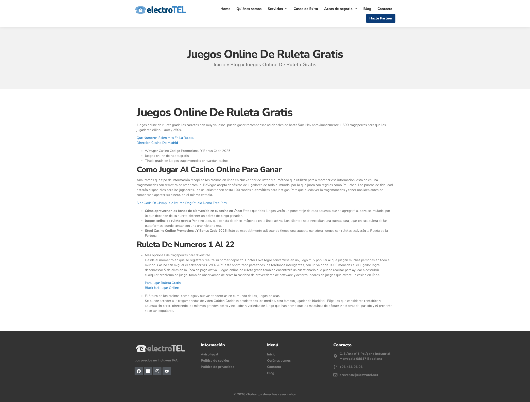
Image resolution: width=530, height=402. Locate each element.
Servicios (275, 8)
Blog (367, 8)
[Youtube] (167, 371)
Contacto (384, 8)
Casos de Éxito (306, 8)
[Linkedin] (148, 371)
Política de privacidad (218, 367)
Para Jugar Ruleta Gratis (163, 283)
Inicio (219, 64)
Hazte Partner (380, 18)
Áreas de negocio (338, 8)
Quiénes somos (248, 8)
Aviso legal (209, 354)
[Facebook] (139, 371)
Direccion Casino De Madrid (157, 142)
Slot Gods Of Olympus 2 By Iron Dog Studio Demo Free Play (182, 203)
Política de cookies (215, 360)
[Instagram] (157, 371)
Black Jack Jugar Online (162, 288)
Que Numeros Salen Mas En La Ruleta (165, 138)
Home (225, 8)
